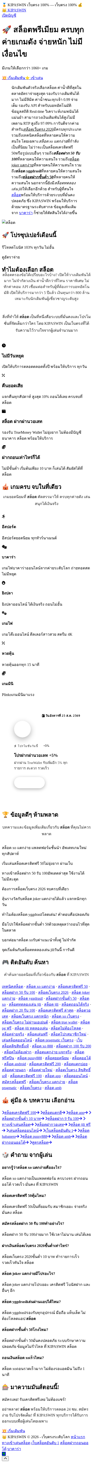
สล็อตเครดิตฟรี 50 (73, 986)
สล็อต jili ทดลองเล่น (31, 1028)
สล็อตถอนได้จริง (75, 1004)
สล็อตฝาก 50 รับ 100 (18, 992)
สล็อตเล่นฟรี (37, 1034)
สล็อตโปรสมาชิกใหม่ (68, 1034)
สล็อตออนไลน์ (76, 1076)
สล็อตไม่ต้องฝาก (17, 1052)
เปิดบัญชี (9, 15)
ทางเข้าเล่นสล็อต (16, 1443)
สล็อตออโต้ (81, 1058)
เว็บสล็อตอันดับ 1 (45, 1443)
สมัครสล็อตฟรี (14, 1082)
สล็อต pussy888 (29, 1058)
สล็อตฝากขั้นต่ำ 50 (61, 998)
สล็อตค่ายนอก (14, 1070)
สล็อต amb (53, 1088)
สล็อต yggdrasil (30, 998)
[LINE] (4, 1454)
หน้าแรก (78, 1437)
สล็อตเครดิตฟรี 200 (45, 1064)
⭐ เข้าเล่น (34, 78)
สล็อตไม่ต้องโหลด (66, 1028)
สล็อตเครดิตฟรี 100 (26, 1076)
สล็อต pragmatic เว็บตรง (54, 1040)
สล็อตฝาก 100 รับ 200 (73, 1046)
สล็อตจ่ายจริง (13, 1034)
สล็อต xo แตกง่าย (40, 986)
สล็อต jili (51, 1004)
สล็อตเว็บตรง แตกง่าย (47, 1082)
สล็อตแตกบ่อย (76, 1064)
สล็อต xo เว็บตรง (65, 1016)
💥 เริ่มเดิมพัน (13, 78)
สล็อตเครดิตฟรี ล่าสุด (55, 1010)
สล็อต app (53, 1076)
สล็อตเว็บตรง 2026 (53, 992)
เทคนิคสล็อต (12, 986)
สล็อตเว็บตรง (30, 1088)
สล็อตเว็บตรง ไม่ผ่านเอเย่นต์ (25, 1022)
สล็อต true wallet (64, 1022)
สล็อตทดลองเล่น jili (25, 1004)
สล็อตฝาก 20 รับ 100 (18, 1010)
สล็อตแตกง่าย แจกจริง (53, 1052)
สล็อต (16, 195)
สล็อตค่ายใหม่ (40, 1070)
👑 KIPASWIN (14, 10)
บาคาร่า (26, 213)
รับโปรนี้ (32, 783)
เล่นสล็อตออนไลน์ (17, 1040)
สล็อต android (15, 1064)
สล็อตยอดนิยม (57, 1058)
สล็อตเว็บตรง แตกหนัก (30, 1016)
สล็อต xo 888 (42, 1046)
